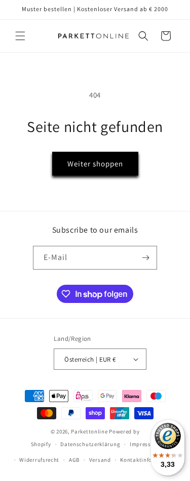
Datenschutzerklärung (90, 444)
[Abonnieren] (145, 258)
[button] (20, 36)
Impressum (144, 444)
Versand (100, 459)
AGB (74, 459)
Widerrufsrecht (39, 459)
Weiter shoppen (95, 163)
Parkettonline (89, 431)
